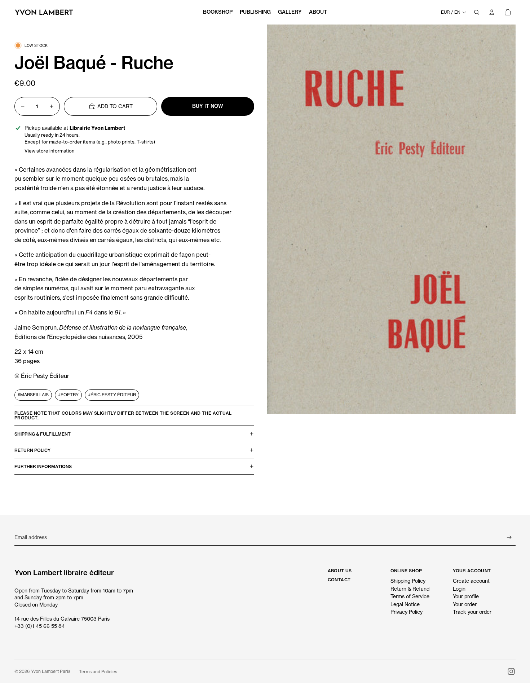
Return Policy (32, 450)
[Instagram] (511, 671)
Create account (471, 581)
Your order (465, 604)
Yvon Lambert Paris (50, 671)
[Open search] (477, 12)
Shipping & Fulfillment (42, 434)
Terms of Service (409, 596)
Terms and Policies (98, 671)
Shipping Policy (407, 581)
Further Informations (43, 466)
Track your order (472, 612)
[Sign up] (509, 537)
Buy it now (207, 106)
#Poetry (68, 394)
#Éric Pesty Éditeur (112, 394)
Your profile (466, 596)
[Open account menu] (492, 12)
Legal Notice (405, 604)
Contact (339, 579)
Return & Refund (409, 589)
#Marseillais (33, 394)
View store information (49, 151)
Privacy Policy (406, 612)
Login (459, 589)
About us (340, 570)
